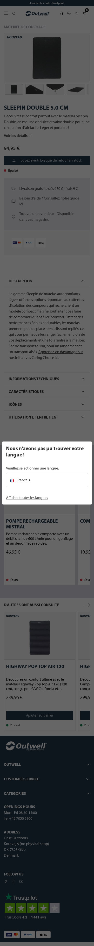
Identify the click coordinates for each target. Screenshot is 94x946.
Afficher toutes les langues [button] (27, 497)
